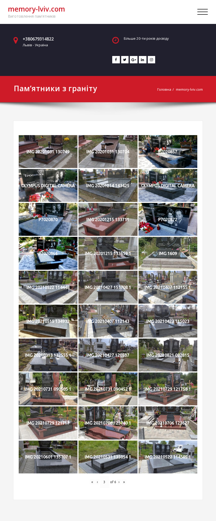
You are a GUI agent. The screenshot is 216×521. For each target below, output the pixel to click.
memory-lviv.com (36, 9)
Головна (164, 89)
